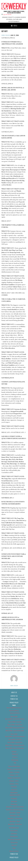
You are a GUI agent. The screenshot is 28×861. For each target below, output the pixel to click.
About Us (14, 692)
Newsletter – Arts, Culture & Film (15, 806)
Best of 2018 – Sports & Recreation (15, 730)
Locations (15, 757)
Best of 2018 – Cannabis (15, 722)
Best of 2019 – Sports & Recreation (15, 748)
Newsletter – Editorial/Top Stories (15, 809)
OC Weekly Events (14, 827)
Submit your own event (14, 839)
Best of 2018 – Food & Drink (15, 725)
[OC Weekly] (6, 14)
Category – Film (14, 775)
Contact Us (14, 696)
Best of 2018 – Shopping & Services (15, 727)
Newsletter (14, 801)
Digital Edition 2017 (15, 795)
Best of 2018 (14, 716)
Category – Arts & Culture (14, 769)
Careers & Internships (14, 766)
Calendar (14, 751)
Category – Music (14, 781)
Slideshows (14, 833)
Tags (15, 763)
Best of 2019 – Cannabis (15, 739)
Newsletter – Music (15, 821)
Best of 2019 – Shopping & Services (15, 745)
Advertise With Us (14, 710)
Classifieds (14, 786)
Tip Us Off (14, 845)
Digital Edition (14, 792)
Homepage (14, 798)
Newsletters (14, 804)
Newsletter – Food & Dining (15, 818)
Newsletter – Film (15, 815)
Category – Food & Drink (14, 778)
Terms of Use (14, 699)
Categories (15, 754)
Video (14, 848)
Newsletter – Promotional (15, 824)
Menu (15, 25)
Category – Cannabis (14, 772)
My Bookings (14, 760)
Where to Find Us (14, 851)
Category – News (14, 784)
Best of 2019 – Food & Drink (15, 742)
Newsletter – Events (15, 812)
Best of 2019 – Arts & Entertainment (14, 736)
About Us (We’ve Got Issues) (14, 707)
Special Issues (14, 836)
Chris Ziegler (5, 35)
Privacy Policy (14, 702)
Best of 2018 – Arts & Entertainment (14, 719)
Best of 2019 (14, 734)
